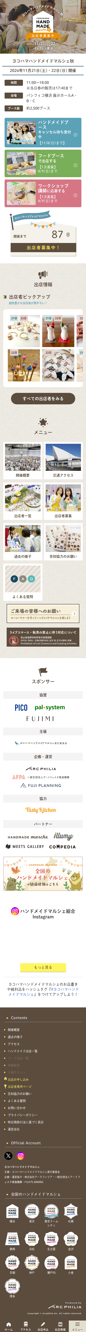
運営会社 (14, 1129)
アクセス (25, 1329)
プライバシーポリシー (23, 1115)
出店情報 (60, 1329)
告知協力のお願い (20, 1093)
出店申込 (43, 1329)
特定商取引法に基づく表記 (26, 1122)
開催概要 (14, 1029)
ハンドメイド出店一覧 (23, 1051)
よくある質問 (17, 1100)
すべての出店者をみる (43, 399)
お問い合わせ (17, 1107)
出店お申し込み (18, 1079)
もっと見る (43, 967)
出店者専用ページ (20, 1086)
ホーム (9, 1329)
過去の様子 (15, 1036)
